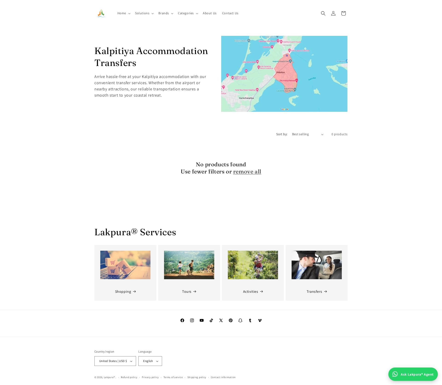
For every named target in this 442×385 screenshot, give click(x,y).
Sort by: (281, 134)
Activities (250, 291)
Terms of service (173, 377)
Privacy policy (150, 377)
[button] (123, 13)
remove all (247, 171)
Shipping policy (196, 377)
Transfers (314, 291)
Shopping (123, 291)
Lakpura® (109, 377)
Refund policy (129, 377)
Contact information (223, 377)
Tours (187, 291)
